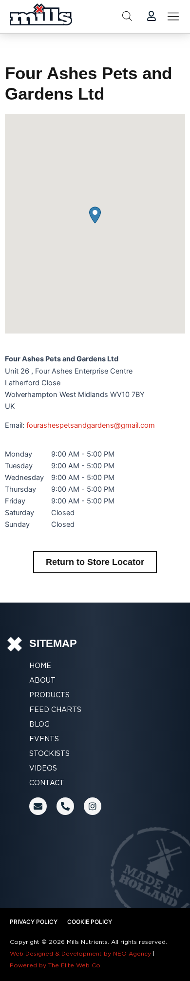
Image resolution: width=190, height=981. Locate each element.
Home (40, 665)
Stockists (49, 753)
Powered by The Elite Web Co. (56, 965)
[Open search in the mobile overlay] (127, 16)
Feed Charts (55, 709)
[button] (95, 215)
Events (44, 739)
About (42, 680)
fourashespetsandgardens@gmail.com (90, 425)
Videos (43, 768)
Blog (39, 724)
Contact (46, 783)
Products (49, 695)
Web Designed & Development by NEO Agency (80, 953)
